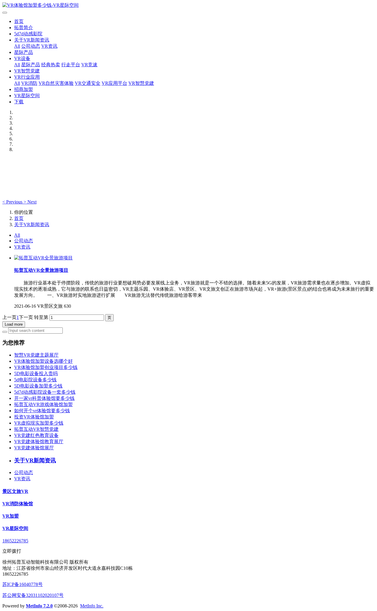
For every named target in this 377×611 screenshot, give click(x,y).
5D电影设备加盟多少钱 (38, 385)
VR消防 (29, 83)
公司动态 (30, 46)
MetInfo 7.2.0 (39, 605)
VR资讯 (49, 46)
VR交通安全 (87, 83)
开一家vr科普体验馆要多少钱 (44, 398)
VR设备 (22, 58)
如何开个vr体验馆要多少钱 (42, 410)
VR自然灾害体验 (56, 83)
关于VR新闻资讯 (31, 39)
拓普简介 (23, 27)
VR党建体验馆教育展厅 (38, 441)
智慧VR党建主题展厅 (36, 354)
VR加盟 (10, 516)
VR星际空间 (27, 95)
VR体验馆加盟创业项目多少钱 (45, 367)
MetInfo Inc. (91, 605)
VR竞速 (89, 64)
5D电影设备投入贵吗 (36, 373)
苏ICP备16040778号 (22, 584)
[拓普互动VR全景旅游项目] (43, 257)
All (17, 46)
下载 (19, 101)
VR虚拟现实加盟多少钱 (38, 422)
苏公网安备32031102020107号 (33, 595)
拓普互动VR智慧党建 (36, 429)
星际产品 (23, 52)
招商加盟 (23, 89)
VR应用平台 (114, 83)
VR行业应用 (27, 77)
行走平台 (70, 64)
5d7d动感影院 (28, 33)
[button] (13, 201)
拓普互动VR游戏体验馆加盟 (43, 404)
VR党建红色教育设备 (36, 435)
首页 (19, 21)
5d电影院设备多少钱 (35, 379)
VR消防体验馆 (17, 503)
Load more (14, 324)
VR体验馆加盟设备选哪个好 (43, 361)
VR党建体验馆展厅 (34, 447)
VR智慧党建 (27, 70)
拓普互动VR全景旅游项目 (41, 270)
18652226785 (15, 540)
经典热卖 (50, 64)
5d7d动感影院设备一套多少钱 (44, 392)
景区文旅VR (15, 491)
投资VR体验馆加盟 (34, 416)
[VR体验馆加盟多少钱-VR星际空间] (188, 5)
